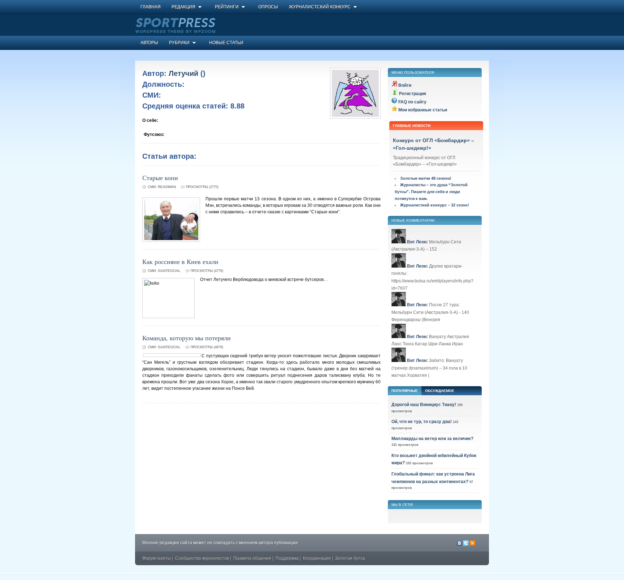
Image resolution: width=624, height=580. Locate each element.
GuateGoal (169, 271)
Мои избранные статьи (422, 109)
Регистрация (412, 93)
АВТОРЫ (149, 42)
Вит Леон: (417, 241)
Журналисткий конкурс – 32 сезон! (434, 205)
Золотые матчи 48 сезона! (425, 178)
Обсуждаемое (439, 391)
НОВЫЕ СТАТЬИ (226, 42)
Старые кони (160, 177)
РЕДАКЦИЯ (183, 6)
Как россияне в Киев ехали (180, 261)
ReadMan (167, 187)
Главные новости (411, 126)
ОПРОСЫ (268, 6)
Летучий (183, 73)
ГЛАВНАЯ (150, 6)
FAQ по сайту (412, 102)
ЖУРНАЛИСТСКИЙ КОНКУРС (320, 6)
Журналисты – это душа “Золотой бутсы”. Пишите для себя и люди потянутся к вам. (431, 191)
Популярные (404, 391)
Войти (404, 85)
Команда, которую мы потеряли (186, 337)
